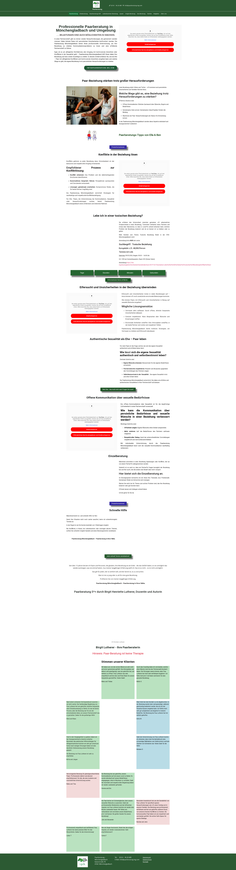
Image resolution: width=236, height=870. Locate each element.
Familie (149, 14)
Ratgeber (156, 14)
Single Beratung (130, 14)
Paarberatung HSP (95, 14)
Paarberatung (73, 14)
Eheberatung (84, 14)
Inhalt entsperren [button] (150, 44)
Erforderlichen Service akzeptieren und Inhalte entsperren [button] (150, 50)
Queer (122, 14)
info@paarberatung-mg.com (129, 860)
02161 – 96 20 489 (125, 857)
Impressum (147, 857)
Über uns (164, 14)
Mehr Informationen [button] (150, 40)
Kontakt (145, 862)
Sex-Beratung (141, 14)
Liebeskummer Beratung (110, 14)
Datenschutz (147, 860)
